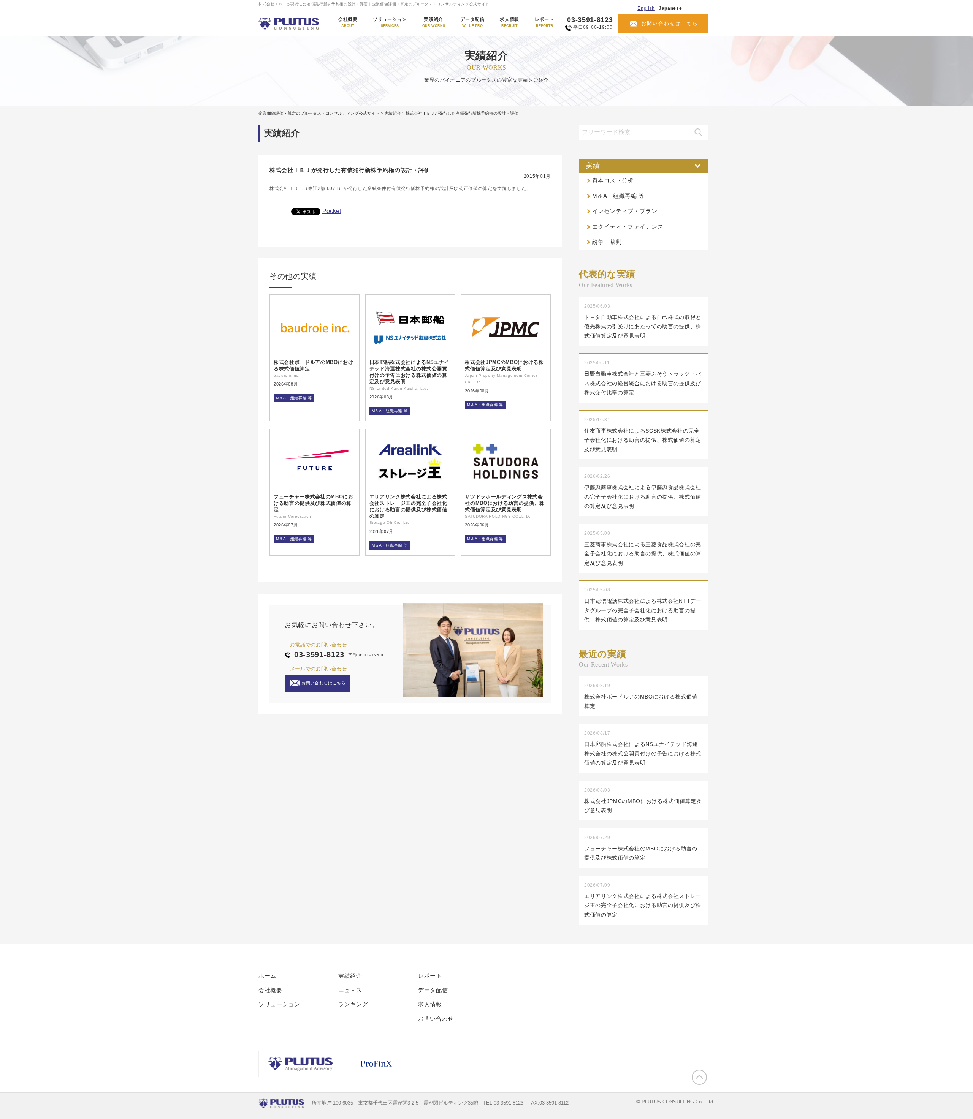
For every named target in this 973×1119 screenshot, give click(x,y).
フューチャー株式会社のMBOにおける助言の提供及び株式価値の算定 (313, 503)
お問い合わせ (436, 1018)
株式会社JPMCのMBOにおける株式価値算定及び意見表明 (504, 365)
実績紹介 (433, 22)
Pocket (331, 211)
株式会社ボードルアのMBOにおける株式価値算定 (313, 365)
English (646, 8)
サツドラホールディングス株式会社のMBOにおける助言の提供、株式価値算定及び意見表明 (505, 503)
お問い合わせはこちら (669, 23)
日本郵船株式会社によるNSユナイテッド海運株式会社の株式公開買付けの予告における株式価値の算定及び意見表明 (409, 371)
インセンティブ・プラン (625, 211)
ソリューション (390, 22)
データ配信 (472, 22)
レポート (544, 22)
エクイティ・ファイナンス (628, 226)
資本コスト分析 (613, 180)
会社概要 (348, 22)
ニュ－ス (350, 990)
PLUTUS (289, 23)
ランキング (353, 1004)
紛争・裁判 (607, 242)
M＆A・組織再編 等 (294, 398)
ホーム (267, 975)
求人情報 (509, 22)
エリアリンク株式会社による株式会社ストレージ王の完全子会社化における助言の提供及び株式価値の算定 (408, 506)
